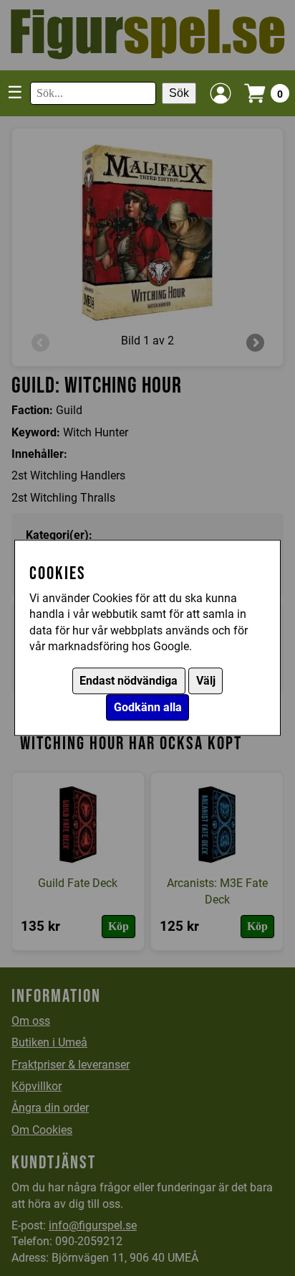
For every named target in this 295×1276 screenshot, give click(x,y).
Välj (206, 681)
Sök (179, 93)
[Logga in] (220, 93)
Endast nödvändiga (128, 681)
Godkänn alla (148, 708)
